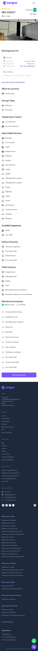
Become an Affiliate (7, 460)
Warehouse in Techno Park (9, 554)
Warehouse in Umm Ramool (10, 545)
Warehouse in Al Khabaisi (9, 520)
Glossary (4, 446)
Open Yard (5, 481)
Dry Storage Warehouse (9, 637)
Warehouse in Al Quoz (8, 523)
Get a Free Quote (19, 375)
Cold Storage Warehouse (9, 640)
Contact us (7, 492)
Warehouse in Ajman (8, 582)
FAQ (3, 430)
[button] (19, 82)
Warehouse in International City (11, 551)
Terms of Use (5, 454)
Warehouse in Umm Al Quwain (11, 595)
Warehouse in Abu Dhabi (9, 606)
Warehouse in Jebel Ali (8, 540)
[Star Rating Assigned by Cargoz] (6, 8)
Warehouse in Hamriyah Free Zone (12, 573)
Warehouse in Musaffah (8, 612)
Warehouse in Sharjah (9, 563)
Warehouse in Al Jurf (8, 586)
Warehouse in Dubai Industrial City (12, 531)
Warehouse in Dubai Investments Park (13, 534)
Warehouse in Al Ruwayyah (10, 528)
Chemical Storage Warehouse (10, 476)
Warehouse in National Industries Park (13, 556)
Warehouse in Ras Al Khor (9, 542)
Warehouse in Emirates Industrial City (13, 570)
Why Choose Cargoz (8, 427)
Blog (3, 443)
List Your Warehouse (8, 457)
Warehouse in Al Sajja (8, 567)
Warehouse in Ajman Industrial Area (12, 589)
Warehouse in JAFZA (8, 537)
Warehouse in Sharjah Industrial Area (12, 575)
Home (3, 416)
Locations (4, 424)
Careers (4, 448)
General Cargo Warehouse (9, 470)
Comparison (5, 421)
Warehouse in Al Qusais (9, 526)
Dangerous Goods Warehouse (10, 473)
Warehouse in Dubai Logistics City (12, 548)
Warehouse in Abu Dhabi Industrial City (13, 615)
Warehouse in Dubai (8, 516)
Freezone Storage (7, 622)
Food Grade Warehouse (9, 478)
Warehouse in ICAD (7, 609)
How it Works (6, 418)
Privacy (4, 451)
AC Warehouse (6, 634)
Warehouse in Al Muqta (8, 599)
